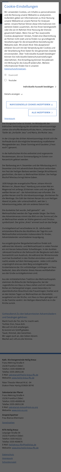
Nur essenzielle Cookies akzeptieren (30, 104)
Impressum (9, 118)
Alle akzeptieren (41, 112)
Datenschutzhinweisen (15, 68)
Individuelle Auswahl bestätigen (38, 86)
